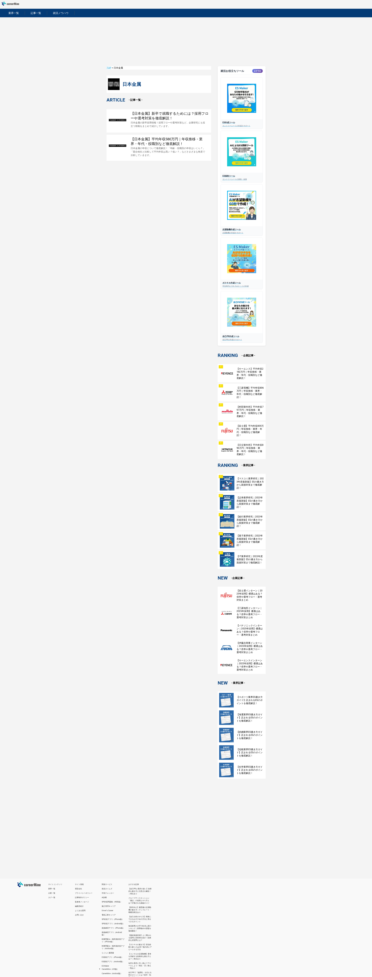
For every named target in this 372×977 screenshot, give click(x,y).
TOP (109, 67)
